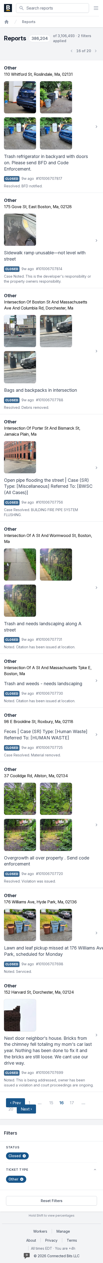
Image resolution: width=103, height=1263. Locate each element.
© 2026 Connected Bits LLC (57, 1256)
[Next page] (95, 50)
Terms (72, 1240)
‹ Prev (15, 1102)
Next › (26, 1109)
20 (10, 1109)
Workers (40, 1231)
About (31, 1240)
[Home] (6, 21)
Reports (29, 22)
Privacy (51, 1240)
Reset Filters (51, 1201)
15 (51, 1102)
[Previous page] (71, 50)
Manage (63, 1231)
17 (72, 1102)
